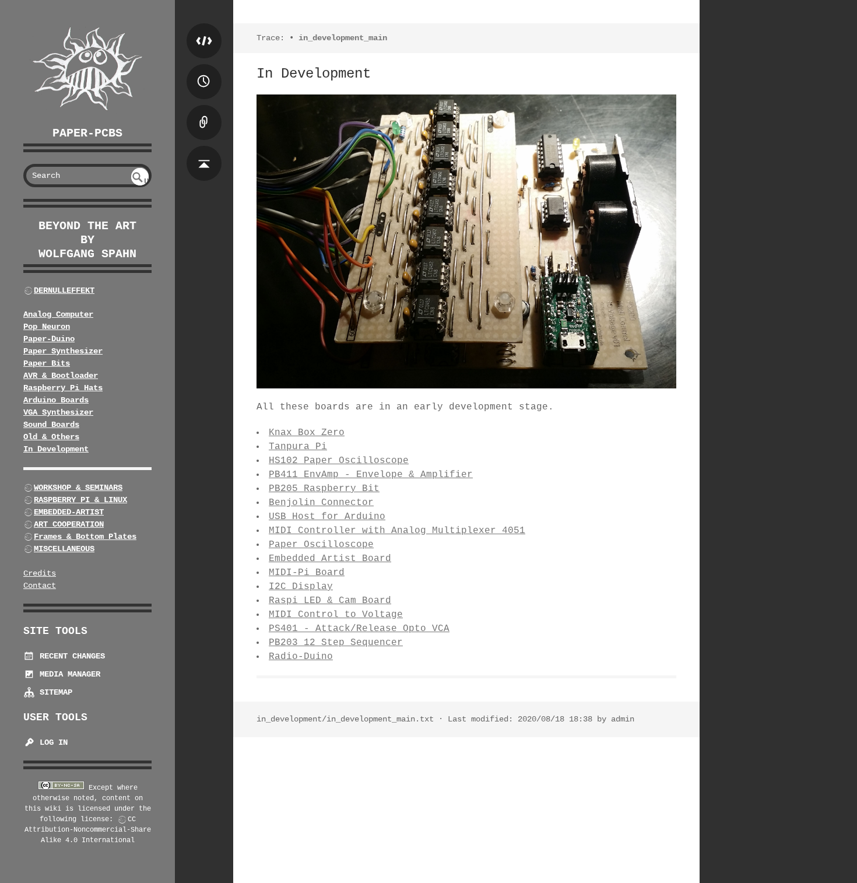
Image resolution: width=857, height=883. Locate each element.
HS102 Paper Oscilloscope (339, 460)
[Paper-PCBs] (87, 69)
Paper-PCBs (87, 133)
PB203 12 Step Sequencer (336, 642)
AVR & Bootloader (60, 375)
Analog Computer (58, 314)
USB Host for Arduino (327, 516)
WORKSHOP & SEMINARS (78, 487)
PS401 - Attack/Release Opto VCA (359, 628)
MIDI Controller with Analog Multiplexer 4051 (397, 530)
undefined (141, 181)
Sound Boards (51, 424)
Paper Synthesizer (63, 351)
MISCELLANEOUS (64, 548)
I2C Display (301, 586)
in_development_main (342, 38)
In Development (56, 449)
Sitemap (53, 692)
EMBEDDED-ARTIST (69, 512)
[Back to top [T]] (204, 151)
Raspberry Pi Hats (63, 388)
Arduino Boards (56, 400)
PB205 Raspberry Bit (324, 488)
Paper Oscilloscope (321, 544)
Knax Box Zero (307, 433)
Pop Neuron (46, 326)
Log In (51, 742)
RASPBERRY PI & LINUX (80, 499)
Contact (39, 585)
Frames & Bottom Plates (85, 536)
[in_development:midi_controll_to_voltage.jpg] (466, 241)
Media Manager (67, 674)
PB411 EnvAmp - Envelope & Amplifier (371, 474)
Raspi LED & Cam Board (330, 600)
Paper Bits (46, 363)
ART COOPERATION (69, 524)
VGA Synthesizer (58, 412)
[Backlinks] (204, 110)
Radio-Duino (301, 656)
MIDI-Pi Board (307, 572)
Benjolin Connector (321, 502)
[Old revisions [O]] (204, 70)
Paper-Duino (49, 339)
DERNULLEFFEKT (64, 290)
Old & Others (51, 437)
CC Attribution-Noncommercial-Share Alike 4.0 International (87, 830)
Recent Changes (70, 656)
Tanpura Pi (298, 447)
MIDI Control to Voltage (336, 614)
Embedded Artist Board (330, 558)
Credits (39, 573)
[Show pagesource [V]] (204, 29)
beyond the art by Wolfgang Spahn (87, 240)
